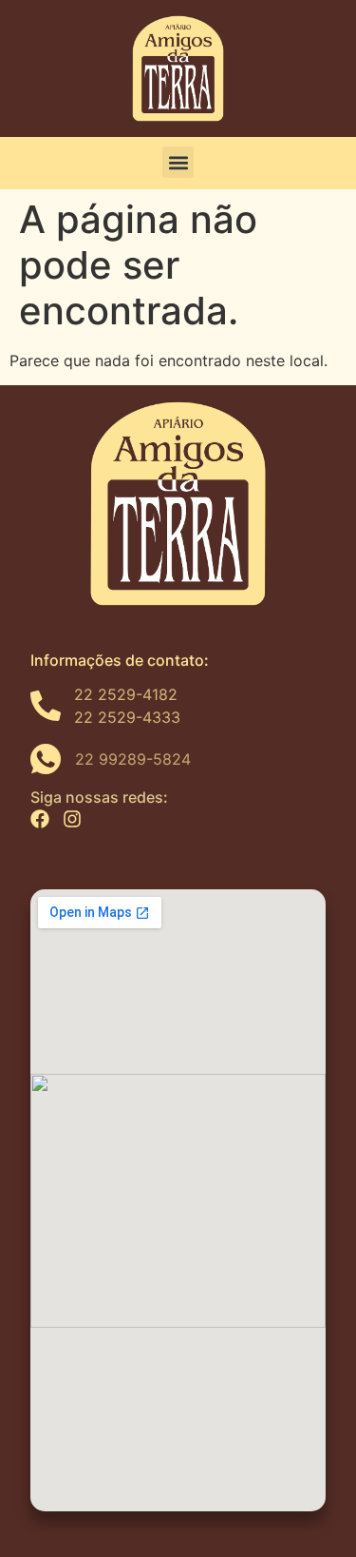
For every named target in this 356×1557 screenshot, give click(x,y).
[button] (178, 162)
